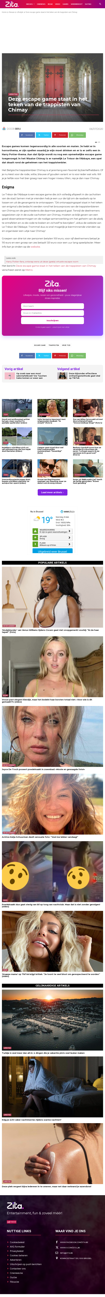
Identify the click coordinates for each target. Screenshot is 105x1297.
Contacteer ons (18, 1268)
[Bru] (4, 129)
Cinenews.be (16, 1272)
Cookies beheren (18, 1255)
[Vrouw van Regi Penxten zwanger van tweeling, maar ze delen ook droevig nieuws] (52, 468)
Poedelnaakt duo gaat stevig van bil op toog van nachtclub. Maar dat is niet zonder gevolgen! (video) (51, 905)
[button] (100, 4)
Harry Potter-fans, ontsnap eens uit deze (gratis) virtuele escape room (42, 261)
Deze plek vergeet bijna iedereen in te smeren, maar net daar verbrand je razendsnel (46, 1186)
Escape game (40, 345)
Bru (18, 128)
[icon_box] (71, 1242)
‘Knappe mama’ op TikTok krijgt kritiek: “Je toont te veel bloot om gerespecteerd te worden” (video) (51, 975)
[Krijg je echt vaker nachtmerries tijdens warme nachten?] (52, 1086)
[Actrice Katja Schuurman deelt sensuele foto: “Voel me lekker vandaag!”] (52, 804)
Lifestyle (20, 12)
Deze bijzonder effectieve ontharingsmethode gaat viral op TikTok (84, 375)
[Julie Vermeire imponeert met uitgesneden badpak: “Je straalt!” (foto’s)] (52, 408)
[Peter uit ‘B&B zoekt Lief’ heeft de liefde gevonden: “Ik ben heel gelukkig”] (88, 468)
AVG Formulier (17, 1246)
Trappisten (54, 345)
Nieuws (12, 12)
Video (6, 414)
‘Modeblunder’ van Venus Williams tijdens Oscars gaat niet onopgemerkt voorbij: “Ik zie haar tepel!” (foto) (50, 631)
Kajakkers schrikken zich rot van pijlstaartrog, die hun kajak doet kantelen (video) (16, 449)
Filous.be (14, 1281)
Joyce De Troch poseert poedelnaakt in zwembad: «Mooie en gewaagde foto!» (43, 769)
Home (4, 12)
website (35, 246)
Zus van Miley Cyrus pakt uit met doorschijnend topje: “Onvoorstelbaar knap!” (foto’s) (88, 421)
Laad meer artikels (51, 492)
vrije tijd (66, 345)
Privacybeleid (16, 1251)
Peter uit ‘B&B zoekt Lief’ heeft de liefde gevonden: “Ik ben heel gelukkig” (87, 481)
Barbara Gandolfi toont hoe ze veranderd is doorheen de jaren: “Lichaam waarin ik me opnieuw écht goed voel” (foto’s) (87, 451)
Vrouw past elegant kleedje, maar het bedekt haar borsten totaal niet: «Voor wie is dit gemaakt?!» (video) (47, 700)
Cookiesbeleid (17, 1242)
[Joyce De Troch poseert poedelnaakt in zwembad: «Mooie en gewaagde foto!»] (52, 736)
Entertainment (45, 414)
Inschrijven (53, 320)
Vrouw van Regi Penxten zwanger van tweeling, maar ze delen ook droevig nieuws (51, 481)
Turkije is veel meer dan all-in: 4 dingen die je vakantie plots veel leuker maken (43, 1053)
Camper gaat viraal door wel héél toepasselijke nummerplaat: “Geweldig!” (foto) (50, 450)
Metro (29, 270)
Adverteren (15, 1259)
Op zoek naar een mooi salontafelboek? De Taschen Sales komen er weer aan (31, 375)
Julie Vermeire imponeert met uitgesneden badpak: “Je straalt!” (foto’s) (51, 421)
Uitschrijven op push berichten (26, 1264)
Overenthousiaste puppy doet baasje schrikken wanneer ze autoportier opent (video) (16, 481)
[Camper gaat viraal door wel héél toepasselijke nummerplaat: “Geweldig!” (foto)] (52, 436)
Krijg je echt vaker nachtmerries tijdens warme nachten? (31, 1120)
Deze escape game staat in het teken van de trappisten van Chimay (56, 265)
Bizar (41, 442)
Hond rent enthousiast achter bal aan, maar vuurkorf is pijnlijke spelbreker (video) (16, 421)
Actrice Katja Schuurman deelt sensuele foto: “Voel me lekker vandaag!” (40, 837)
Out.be (13, 1277)
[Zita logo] (12, 4)
